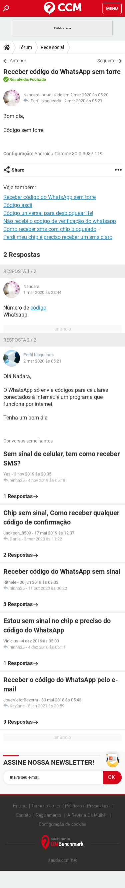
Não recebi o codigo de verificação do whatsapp (59, 221)
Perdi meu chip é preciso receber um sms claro (57, 237)
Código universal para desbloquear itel (48, 213)
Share (18, 170)
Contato (23, 815)
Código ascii (17, 205)
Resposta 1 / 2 (19, 271)
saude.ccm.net (62, 860)
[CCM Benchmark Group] (63, 843)
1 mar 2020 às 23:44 (42, 292)
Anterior (18, 60)
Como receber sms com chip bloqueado (49, 229)
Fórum (25, 47)
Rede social (52, 47)
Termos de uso (45, 805)
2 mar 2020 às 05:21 (83, 100)
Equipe (19, 805)
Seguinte (106, 60)
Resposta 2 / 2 (19, 340)
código (38, 308)
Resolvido (18, 79)
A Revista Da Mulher (87, 815)
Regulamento (48, 815)
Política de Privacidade (87, 805)
